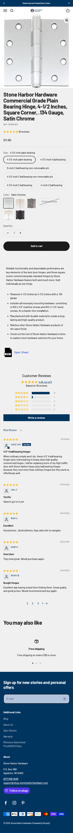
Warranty (8, 736)
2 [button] (32, 603)
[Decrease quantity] (8, 233)
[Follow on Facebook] (5, 803)
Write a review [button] (36, 417)
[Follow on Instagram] (14, 803)
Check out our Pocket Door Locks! (36, 3)
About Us (8, 724)
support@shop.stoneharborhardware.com (25, 782)
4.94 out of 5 (45, 382)
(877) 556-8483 (10, 778)
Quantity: (8, 225)
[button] (11, 131)
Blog (5, 718)
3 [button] (38, 603)
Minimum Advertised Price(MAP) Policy (14, 744)
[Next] (69, 3)
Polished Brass (49, 201)
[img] (10, 439)
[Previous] (4, 3)
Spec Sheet (21, 352)
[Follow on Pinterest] (23, 803)
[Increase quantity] (20, 233)
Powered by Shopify (41, 823)
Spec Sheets (10, 730)
